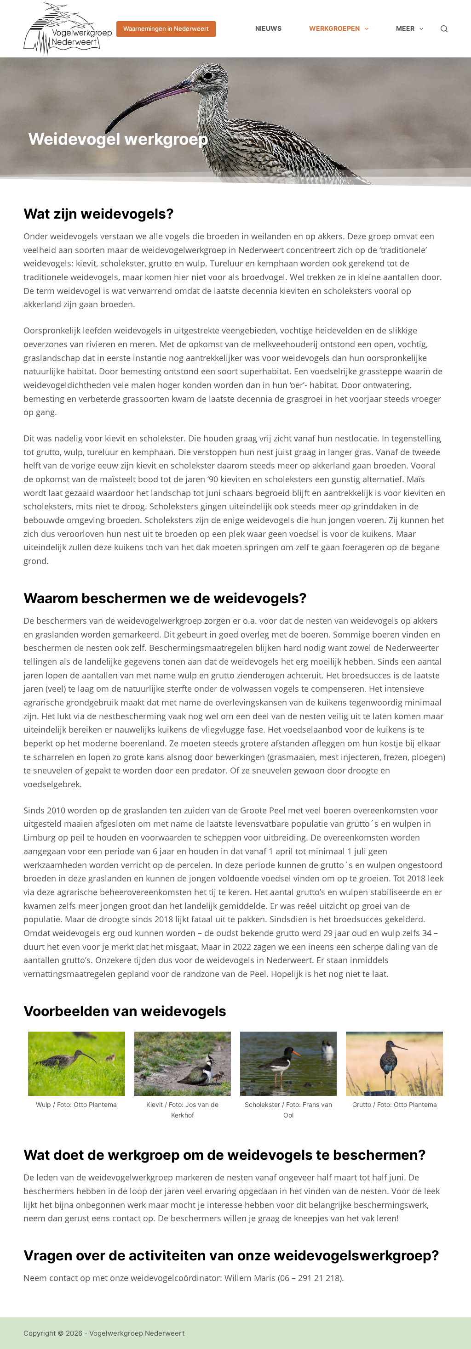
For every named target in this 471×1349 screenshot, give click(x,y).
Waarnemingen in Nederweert (166, 28)
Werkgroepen (334, 28)
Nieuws (268, 28)
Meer (405, 28)
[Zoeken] (444, 28)
